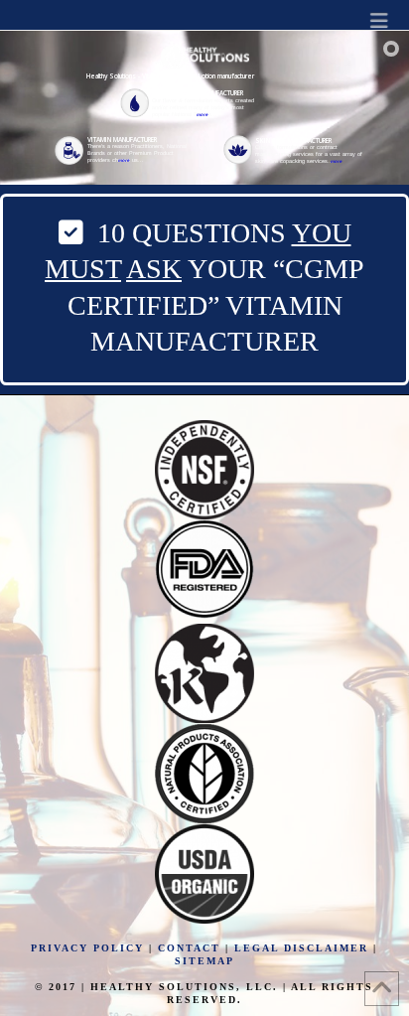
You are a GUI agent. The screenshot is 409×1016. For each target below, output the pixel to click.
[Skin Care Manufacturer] (293, 140)
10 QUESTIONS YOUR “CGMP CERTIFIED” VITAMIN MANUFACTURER (204, 287)
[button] (379, 20)
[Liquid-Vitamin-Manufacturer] (197, 92)
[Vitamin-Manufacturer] (122, 139)
